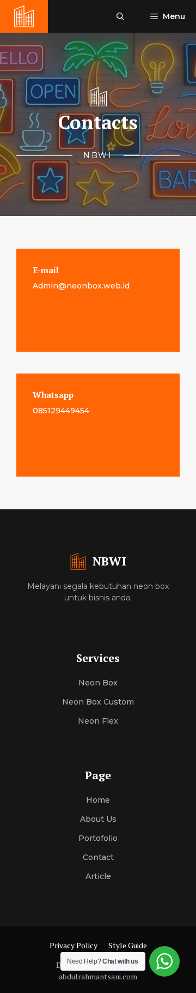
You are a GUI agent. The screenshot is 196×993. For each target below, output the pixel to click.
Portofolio (98, 838)
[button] (120, 16)
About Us (98, 819)
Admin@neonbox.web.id (81, 286)
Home (98, 800)
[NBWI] (24, 16)
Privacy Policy (73, 945)
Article (98, 876)
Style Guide (127, 945)
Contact (98, 857)
